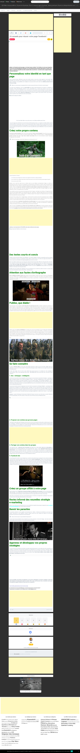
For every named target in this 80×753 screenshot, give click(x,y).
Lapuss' (64, 721)
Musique (51, 730)
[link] (12, 39)
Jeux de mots (54, 727)
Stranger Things (4, 743)
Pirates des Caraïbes (6, 737)
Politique (4, 739)
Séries (52, 732)
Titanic (15, 743)
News (49, 39)
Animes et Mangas (51, 719)
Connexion (76, 1)
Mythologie (55, 730)
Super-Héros (47, 732)
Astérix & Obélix (8, 719)
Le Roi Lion (9, 732)
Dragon (3, 723)
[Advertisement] (31, 22)
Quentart (64, 725)
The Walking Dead (10, 743)
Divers (13, 721)
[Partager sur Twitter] (21, 33)
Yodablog (70, 725)
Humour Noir (46, 727)
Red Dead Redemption (11, 739)
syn (31, 642)
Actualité (4, 719)
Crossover (47, 721)
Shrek (7, 741)
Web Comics (19, 1)
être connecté (16, 654)
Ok (71, 751)
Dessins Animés (53, 721)
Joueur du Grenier (12, 728)
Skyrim (9, 741)
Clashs (42, 721)
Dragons (5, 723)
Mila (74, 723)
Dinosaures (6, 721)
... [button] (24, 1)
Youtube (45, 734)
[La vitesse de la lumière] (49, 33)
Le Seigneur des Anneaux (10, 733)
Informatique (7, 728)
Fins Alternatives (50, 723)
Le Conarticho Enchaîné (27, 10)
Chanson (16, 719)
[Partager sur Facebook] (16, 33)
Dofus (16, 721)
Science (35, 10)
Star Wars (15, 741)
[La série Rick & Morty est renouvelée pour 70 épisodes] (44, 33)
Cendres (72, 719)
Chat (3, 721)
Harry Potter (15, 726)
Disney (9, 721)
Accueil (2, 1)
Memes (7, 1)
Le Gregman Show (70, 721)
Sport (44, 732)
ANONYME (65, 720)
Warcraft (6, 745)
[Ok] (78, 751)
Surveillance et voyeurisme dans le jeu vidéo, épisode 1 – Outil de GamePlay (31, 682)
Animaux (43, 719)
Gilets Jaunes (9, 726)
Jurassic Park (24, 719)
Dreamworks (9, 723)
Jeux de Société (51, 728)
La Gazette (3, 10)
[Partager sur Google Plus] (25, 33)
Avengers (12, 719)
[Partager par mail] (30, 33)
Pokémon (12, 737)
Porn (7, 739)
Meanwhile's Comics (67, 723)
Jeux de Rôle (44, 728)
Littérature (47, 730)
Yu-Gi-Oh (9, 745)
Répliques (13, 1)
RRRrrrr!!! (25, 723)
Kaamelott (41, 7)
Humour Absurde (46, 725)
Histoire (3, 728)
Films (43, 723)
